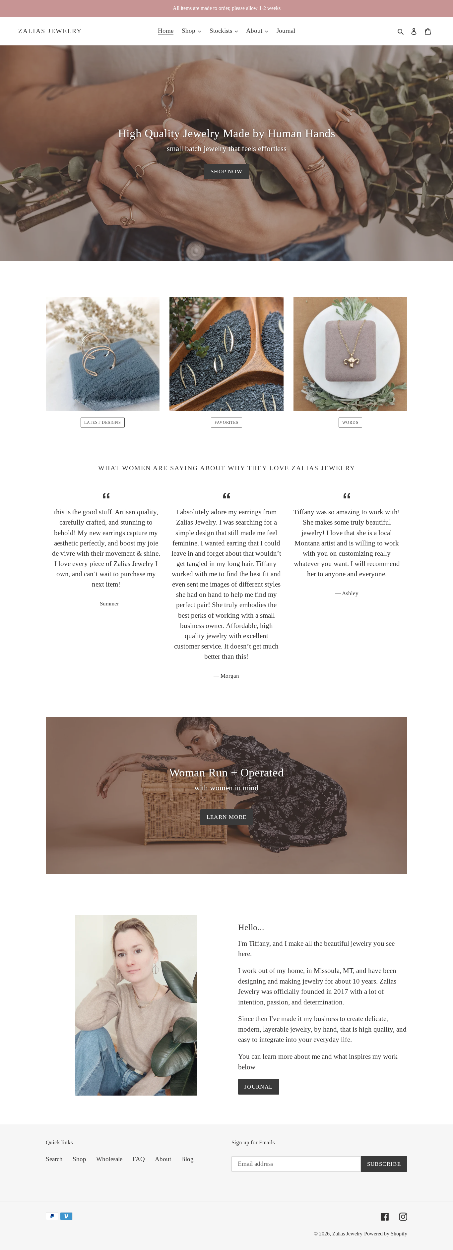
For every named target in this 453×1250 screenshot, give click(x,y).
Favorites (227, 422)
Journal (258, 1087)
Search (54, 1159)
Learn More (227, 817)
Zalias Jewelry (50, 30)
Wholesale (109, 1159)
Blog (187, 1159)
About (163, 1159)
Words (350, 422)
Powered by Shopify (385, 1233)
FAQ (138, 1159)
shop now (226, 171)
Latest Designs (102, 422)
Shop (79, 1159)
